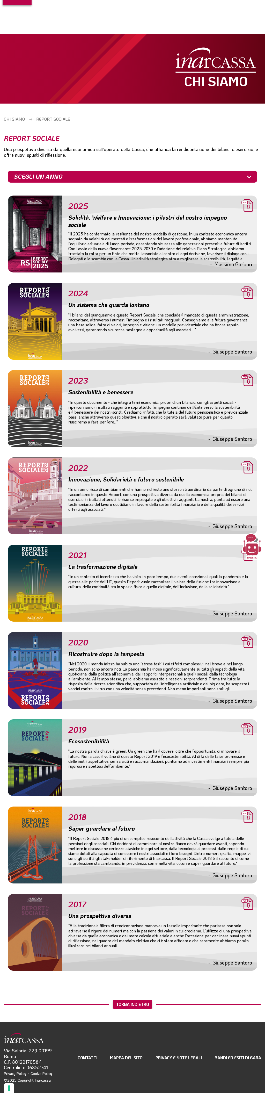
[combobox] (132, 177)
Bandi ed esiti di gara (238, 1057)
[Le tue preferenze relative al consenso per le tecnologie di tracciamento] (9, 1088)
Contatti (87, 1057)
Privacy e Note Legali (179, 1057)
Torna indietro (132, 1004)
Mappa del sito (126, 1057)
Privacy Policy (15, 1073)
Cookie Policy (41, 1073)
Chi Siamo (14, 119)
